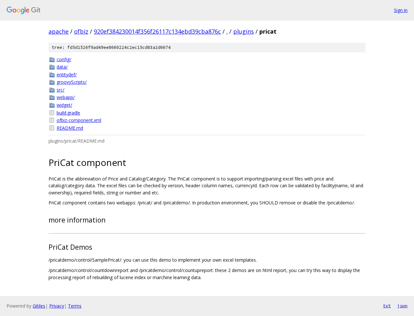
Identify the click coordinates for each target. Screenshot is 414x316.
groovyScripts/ (72, 82)
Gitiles (39, 306)
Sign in (401, 10)
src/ (60, 90)
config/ (64, 59)
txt (387, 306)
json (402, 306)
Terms (75, 306)
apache (59, 31)
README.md (70, 128)
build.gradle (68, 113)
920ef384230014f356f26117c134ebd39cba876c (157, 31)
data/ (62, 67)
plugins (243, 31)
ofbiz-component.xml (79, 120)
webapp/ (66, 97)
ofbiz (81, 31)
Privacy (56, 306)
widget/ (64, 105)
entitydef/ (67, 74)
